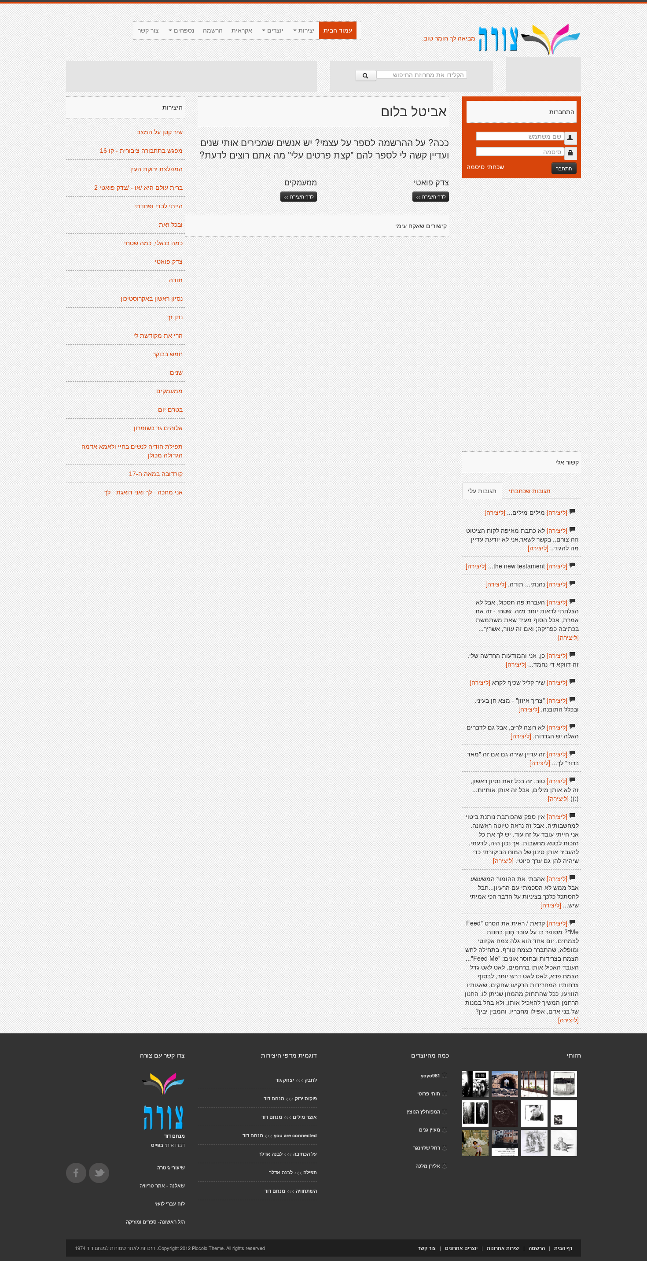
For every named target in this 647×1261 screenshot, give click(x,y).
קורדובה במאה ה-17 (156, 473)
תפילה (310, 1172)
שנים (176, 372)
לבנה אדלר (271, 1153)
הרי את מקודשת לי (158, 335)
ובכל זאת (171, 224)
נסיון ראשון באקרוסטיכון (152, 298)
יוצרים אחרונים (461, 1248)
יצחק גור (285, 1080)
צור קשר (148, 30)
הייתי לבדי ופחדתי (158, 206)
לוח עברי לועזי (169, 1203)
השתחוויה (306, 1190)
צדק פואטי (169, 261)
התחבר (564, 168)
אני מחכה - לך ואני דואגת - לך (143, 492)
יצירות (306, 30)
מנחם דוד (274, 1098)
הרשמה (213, 30)
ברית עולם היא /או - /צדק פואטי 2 (138, 187)
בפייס (157, 1145)
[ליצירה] (557, 512)
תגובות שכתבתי (530, 490)
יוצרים (274, 30)
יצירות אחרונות (503, 1248)
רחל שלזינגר (426, 1147)
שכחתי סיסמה (485, 166)
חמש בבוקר (168, 354)
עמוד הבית (338, 30)
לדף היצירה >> (298, 196)
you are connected (295, 1135)
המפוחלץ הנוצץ (423, 1111)
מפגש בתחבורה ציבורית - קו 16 (141, 150)
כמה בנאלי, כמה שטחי (153, 243)
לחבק (311, 1080)
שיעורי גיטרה (171, 1167)
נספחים (183, 30)
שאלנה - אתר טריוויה (162, 1185)
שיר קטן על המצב (160, 132)
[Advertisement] (191, 77)
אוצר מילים (305, 1117)
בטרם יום (170, 409)
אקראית (242, 30)
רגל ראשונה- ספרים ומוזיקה (155, 1221)
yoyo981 (430, 1075)
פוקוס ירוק (306, 1098)
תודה (176, 280)
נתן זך (175, 317)
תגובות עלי (482, 490)
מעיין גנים (429, 1129)
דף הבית (563, 1248)
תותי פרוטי (428, 1093)
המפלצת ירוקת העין (156, 169)
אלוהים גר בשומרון (158, 427)
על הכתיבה (305, 1153)
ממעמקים (169, 391)
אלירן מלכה (427, 1165)
